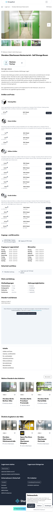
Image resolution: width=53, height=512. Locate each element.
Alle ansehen (48, 376)
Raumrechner (5, 468)
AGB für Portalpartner (6, 493)
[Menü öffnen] (47, 2)
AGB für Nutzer (4, 490)
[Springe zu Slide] (8, 390)
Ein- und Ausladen (7, 356)
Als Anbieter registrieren (33, 485)
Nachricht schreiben (20, 508)
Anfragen (49, 113)
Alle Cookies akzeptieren (31, 505)
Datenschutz (36, 509)
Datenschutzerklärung (36, 310)
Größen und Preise (7, 351)
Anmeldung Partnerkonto (34, 482)
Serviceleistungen (7, 363)
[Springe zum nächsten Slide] (49, 25)
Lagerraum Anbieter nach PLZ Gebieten (10, 474)
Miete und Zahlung (7, 360)
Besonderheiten (7, 365)
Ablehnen (39, 505)
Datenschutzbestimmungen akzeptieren (26, 313)
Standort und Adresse (8, 367)
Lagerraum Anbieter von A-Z (8, 471)
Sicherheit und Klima (8, 358)
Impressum (42, 509)
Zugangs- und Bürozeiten (9, 353)
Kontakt (4, 482)
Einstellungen (48, 505)
